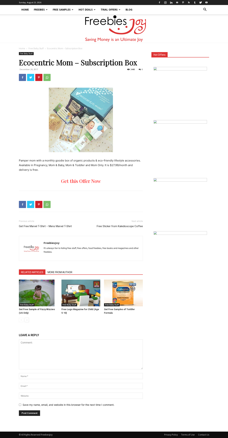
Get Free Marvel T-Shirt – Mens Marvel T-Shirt (45, 226)
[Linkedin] (171, 2)
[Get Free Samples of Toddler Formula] (123, 293)
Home (25, 9)
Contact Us (203, 434)
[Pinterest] (183, 2)
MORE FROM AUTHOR (60, 272)
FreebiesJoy (51, 243)
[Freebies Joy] (114, 28)
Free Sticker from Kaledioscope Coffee (120, 226)
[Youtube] (206, 2)
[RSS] (188, 2)
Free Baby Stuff (36, 48)
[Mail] (177, 2)
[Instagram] (165, 2)
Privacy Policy (171, 434)
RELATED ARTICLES (32, 272)
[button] (205, 10)
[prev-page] (21, 320)
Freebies (39, 9)
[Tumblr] (194, 2)
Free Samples (62, 9)
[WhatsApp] (47, 77)
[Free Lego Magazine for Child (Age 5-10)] (80, 293)
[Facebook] (159, 2)
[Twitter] (200, 2)
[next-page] (27, 320)
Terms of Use (188, 434)
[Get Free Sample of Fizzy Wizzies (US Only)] (38, 293)
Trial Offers (109, 9)
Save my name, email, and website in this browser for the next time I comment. (68, 404)
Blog (129, 9)
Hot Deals (86, 9)
